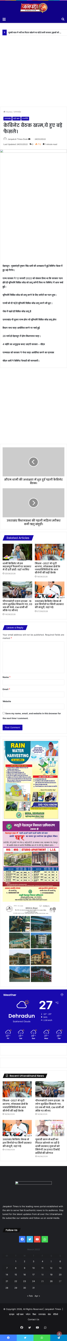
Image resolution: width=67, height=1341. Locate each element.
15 (16, 1274)
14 (7, 1274)
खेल (49, 1314)
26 (51, 1281)
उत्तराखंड (17, 111)
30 (24, 1287)
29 (15, 1287)
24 (33, 1281)
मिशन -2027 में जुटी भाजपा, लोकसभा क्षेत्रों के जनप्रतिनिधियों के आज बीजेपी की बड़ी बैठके (47, 568)
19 (51, 1274)
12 (51, 1268)
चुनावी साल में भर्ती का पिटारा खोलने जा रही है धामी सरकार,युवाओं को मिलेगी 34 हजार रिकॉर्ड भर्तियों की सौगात (47, 1146)
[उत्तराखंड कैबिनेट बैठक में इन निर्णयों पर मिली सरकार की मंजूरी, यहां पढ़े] (49, 589)
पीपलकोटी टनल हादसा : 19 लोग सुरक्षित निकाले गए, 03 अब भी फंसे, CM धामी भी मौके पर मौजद (17, 606)
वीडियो (55, 1314)
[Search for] (63, 18)
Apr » (37, 1296)
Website (7, 701)
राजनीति (25, 118)
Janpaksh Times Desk (18, 139)
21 (7, 1281)
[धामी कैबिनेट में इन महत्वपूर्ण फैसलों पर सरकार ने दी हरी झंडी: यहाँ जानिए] (17, 552)
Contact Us (33, 1319)
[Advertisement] (33, 68)
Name (6, 677)
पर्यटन (28, 1314)
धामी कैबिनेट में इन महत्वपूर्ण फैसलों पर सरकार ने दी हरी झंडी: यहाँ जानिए (17, 566)
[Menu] (4, 18)
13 (60, 1268)
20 (60, 1274)
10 (33, 1268)
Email (6, 689)
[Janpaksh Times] (33, 8)
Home (8, 111)
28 (7, 1287)
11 (42, 1268)
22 (15, 1281)
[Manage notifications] (59, 1333)
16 (24, 1274)
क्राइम (11, 1314)
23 (24, 1281)
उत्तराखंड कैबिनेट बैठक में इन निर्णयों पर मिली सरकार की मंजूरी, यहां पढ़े (49, 604)
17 (33, 1274)
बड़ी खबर (16, 118)
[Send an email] (29, 139)
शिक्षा (34, 1314)
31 (33, 1287)
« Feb (30, 1296)
